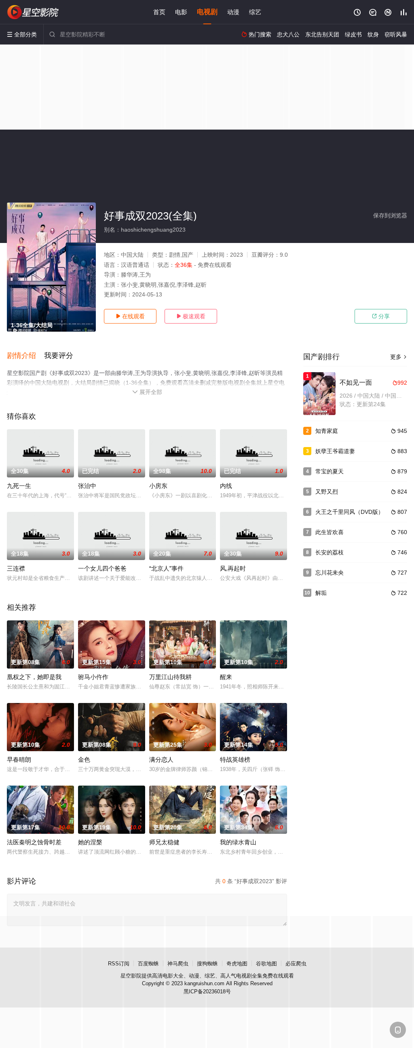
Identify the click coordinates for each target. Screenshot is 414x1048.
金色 (84, 759)
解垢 (321, 593)
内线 (226, 485)
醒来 (226, 676)
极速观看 (190, 316)
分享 (381, 316)
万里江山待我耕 (170, 676)
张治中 (87, 485)
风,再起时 (233, 568)
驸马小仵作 (93, 676)
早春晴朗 (19, 759)
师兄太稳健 (164, 842)
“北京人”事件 (166, 568)
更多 (398, 357)
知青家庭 (326, 431)
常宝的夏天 (329, 471)
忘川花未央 (329, 572)
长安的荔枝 (329, 552)
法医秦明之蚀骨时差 (34, 842)
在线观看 (130, 316)
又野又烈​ (326, 491)
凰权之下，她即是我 (34, 676)
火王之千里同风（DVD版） (349, 512)
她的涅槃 (90, 842)
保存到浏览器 (390, 215)
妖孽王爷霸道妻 (335, 451)
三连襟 (16, 568)
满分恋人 (161, 759)
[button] (25, 356)
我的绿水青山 (238, 842)
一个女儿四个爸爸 (102, 568)
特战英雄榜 (235, 759)
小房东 (158, 485)
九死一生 (19, 485)
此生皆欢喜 (329, 532)
